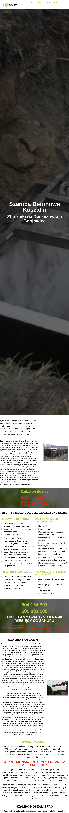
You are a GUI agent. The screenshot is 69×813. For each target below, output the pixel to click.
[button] (42, 6)
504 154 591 (36, 2)
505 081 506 (52, 2)
